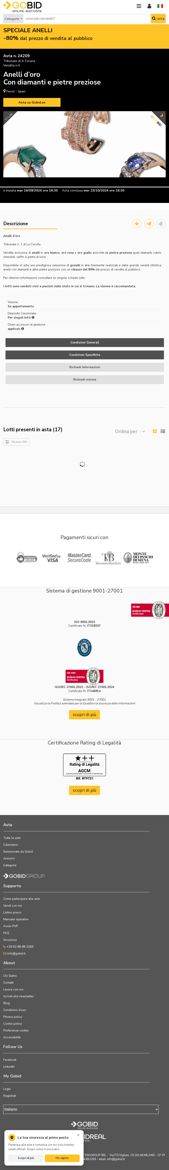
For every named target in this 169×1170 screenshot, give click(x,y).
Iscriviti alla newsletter (18, 996)
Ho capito (62, 1158)
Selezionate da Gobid (18, 851)
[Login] (149, 6)
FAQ (6, 933)
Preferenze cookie (16, 1030)
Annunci (9, 858)
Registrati (9, 1096)
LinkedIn (9, 1067)
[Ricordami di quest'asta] (161, 223)
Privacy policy (12, 1017)
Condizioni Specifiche (84, 355)
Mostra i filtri (19, 442)
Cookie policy (12, 1024)
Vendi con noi (12, 906)
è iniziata (9, 190)
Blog (6, 1003)
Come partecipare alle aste (21, 899)
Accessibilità (11, 1037)
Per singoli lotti (20, 317)
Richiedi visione (84, 379)
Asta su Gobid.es (32, 102)
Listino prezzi (12, 912)
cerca (160, 18)
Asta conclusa (72, 190)
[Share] (149, 223)
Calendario (10, 845)
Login (7, 1089)
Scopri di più (26, 1158)
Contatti (8, 983)
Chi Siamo (10, 976)
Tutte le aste (12, 838)
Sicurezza (10, 940)
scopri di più (84, 715)
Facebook (10, 1060)
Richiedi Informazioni (84, 367)
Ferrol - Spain (16, 91)
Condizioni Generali (84, 342)
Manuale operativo (16, 919)
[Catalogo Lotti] (136, 223)
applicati (14, 329)
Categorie (12, 19)
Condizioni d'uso (14, 1010)
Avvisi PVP (10, 926)
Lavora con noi (13, 989)
